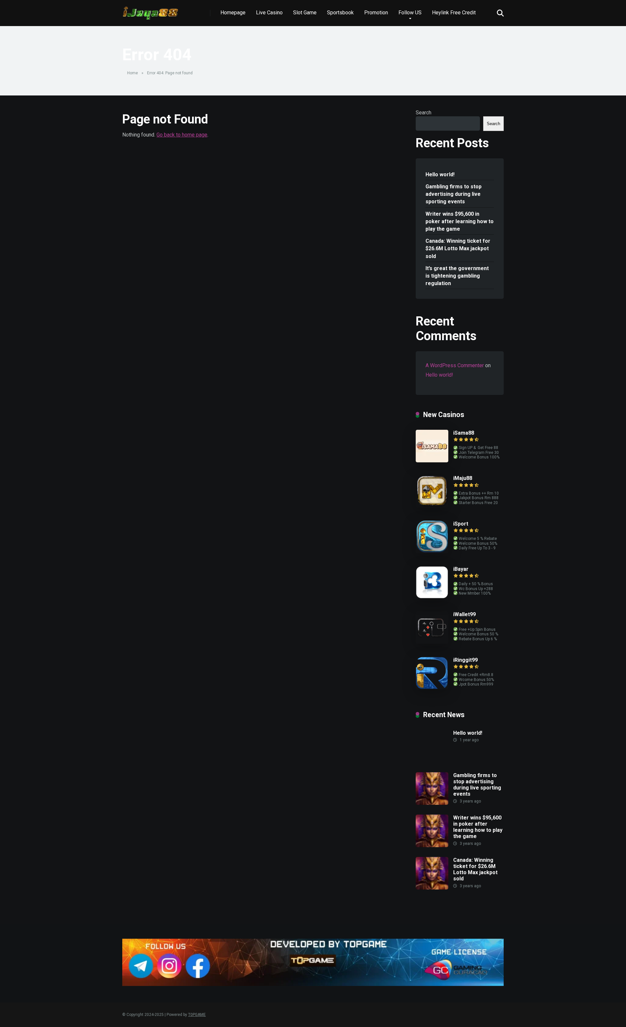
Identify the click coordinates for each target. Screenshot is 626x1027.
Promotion (376, 12)
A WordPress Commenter (454, 365)
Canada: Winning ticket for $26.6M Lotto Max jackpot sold (457, 248)
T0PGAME (197, 1014)
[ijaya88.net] (150, 11)
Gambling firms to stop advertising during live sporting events (453, 194)
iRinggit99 (465, 660)
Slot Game (305, 12)
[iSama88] (432, 460)
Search (423, 112)
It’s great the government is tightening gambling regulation (457, 275)
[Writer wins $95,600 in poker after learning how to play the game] (432, 845)
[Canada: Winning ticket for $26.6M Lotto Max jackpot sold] (432, 888)
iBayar (461, 569)
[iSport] (432, 551)
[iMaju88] (432, 506)
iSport (460, 524)
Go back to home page (181, 135)
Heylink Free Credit (454, 12)
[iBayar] (432, 597)
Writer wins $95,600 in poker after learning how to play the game (459, 221)
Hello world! (440, 174)
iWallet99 (464, 614)
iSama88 (463, 433)
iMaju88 (462, 478)
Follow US (410, 12)
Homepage (233, 12)
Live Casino (269, 12)
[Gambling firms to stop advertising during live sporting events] (432, 803)
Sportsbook (340, 12)
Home (132, 73)
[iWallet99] (432, 642)
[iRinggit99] (432, 688)
